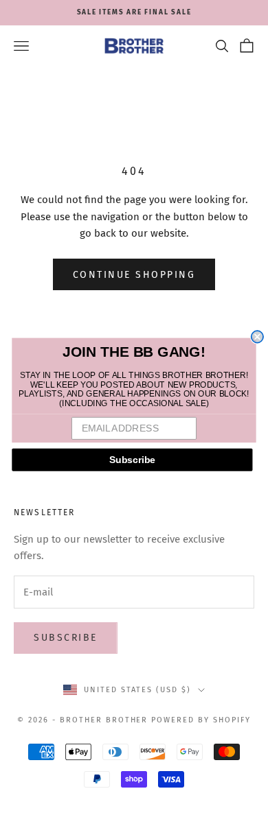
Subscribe (132, 459)
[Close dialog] (257, 336)
